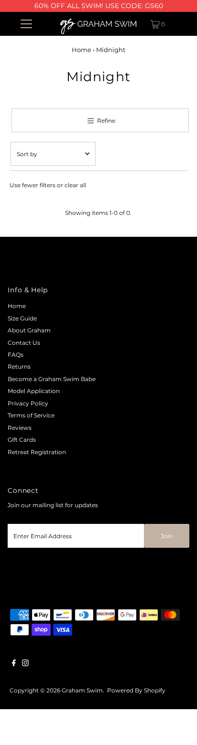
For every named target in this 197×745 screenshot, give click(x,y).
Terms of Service (31, 415)
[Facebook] (14, 664)
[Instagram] (25, 664)
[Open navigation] (26, 24)
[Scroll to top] (177, 725)
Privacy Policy (28, 403)
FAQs (15, 354)
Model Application (34, 390)
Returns (19, 366)
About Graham (29, 330)
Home (81, 49)
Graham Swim (82, 690)
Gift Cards (22, 439)
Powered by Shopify (136, 690)
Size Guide (22, 318)
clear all (75, 185)
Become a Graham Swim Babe (52, 379)
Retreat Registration (37, 452)
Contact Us (24, 342)
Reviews (20, 427)
